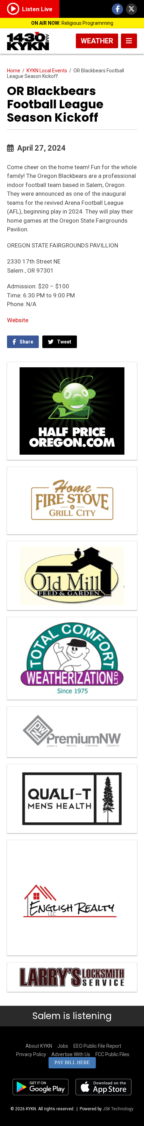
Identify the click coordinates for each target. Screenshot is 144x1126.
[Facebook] (117, 9)
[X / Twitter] (131, 9)
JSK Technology (118, 1108)
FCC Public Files (112, 1054)
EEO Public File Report (97, 1046)
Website (17, 320)
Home (13, 70)
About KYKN (39, 1046)
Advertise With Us (70, 1054)
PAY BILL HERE (72, 1062)
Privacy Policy (31, 1054)
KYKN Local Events (47, 70)
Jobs (62, 1046)
